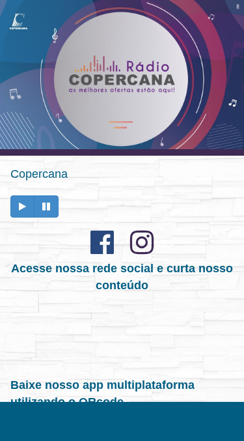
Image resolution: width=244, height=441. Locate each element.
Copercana (39, 173)
